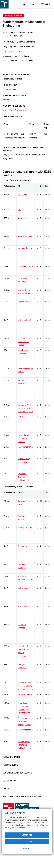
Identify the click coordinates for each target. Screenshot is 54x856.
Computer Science (25, 266)
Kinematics (22, 546)
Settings (27, 848)
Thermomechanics (25, 447)
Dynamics (22, 218)
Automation (22, 194)
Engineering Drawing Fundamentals (23, 476)
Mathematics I (24, 301)
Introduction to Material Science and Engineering (24, 744)
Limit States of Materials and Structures (24, 341)
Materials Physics (25, 236)
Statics (20, 417)
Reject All (27, 842)
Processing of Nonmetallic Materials (23, 438)
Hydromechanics (25, 248)
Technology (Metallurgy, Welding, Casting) (25, 721)
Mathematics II (24, 588)
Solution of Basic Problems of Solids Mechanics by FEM (25, 408)
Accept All (27, 835)
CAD (19, 209)
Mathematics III (24, 320)
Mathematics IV (24, 606)
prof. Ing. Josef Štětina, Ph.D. (15, 110)
